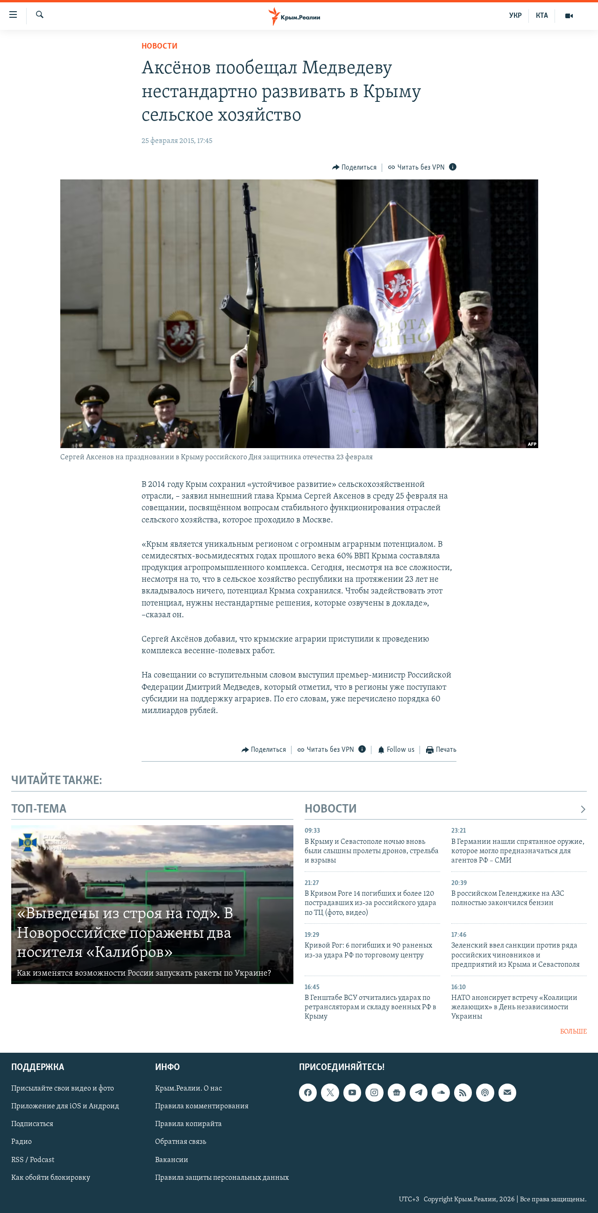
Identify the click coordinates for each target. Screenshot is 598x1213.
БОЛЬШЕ (573, 1031)
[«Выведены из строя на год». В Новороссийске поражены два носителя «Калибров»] (152, 904)
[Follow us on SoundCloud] (440, 1093)
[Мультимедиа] (569, 15)
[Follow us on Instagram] (374, 1093)
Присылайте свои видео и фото (62, 1089)
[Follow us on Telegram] (418, 1093)
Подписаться (32, 1124)
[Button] (354, 168)
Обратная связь (180, 1142)
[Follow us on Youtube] (352, 1093)
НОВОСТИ (331, 809)
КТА (542, 16)
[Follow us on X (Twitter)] (330, 1093)
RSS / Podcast (32, 1160)
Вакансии (171, 1160)
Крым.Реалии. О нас (188, 1089)
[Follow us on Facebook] (308, 1093)
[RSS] (463, 1093)
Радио (21, 1142)
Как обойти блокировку (50, 1178)
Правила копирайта (188, 1124)
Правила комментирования (202, 1107)
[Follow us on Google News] (397, 1093)
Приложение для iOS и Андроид (65, 1107)
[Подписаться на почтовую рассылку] (507, 1093)
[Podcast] (485, 1093)
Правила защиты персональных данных (222, 1178)
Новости (160, 47)
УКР (515, 16)
